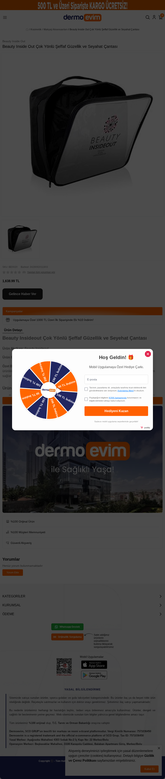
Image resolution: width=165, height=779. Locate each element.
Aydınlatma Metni (126, 391)
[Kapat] (148, 354)
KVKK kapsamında (118, 398)
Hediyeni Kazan (116, 411)
